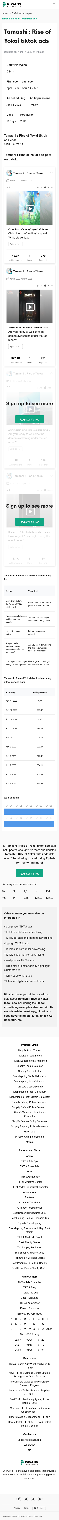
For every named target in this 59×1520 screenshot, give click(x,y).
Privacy (16, 1508)
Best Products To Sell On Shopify (29, 1263)
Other (48, 1329)
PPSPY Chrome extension (29, 1136)
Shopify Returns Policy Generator (30, 1121)
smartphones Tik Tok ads (19, 960)
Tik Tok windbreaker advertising (23, 932)
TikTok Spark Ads (29, 1166)
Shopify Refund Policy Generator (29, 1107)
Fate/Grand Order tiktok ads (51, 891)
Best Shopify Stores (29, 1242)
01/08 (29, 1349)
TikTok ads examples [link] (22, 13)
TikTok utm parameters (29, 1055)
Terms (26, 1508)
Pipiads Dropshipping (29, 1223)
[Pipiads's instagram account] (40, 1499)
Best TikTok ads (29, 1297)
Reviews (29, 1197)
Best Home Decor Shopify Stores (29, 1268)
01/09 (18, 1349)
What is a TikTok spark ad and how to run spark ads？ (30, 1409)
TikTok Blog (29, 1287)
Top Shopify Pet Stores (29, 1247)
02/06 (29, 1339)
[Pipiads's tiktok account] (33, 1499)
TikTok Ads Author (29, 1303)
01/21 (18, 1344)
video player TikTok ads (18, 926)
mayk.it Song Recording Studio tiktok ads (7, 898)
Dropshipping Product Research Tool (29, 1218)
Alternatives (29, 1192)
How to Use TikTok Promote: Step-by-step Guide (29, 1392)
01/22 (41, 1339)
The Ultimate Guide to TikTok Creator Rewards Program (29, 1383)
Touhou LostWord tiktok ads (7, 891)
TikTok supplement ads (18, 975)
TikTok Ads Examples (29, 1282)
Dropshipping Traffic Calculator (29, 1076)
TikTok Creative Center (29, 1181)
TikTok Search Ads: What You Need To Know (30, 1365)
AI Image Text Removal (29, 1207)
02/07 (18, 1339)
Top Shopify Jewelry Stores (29, 1252)
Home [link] (5, 13)
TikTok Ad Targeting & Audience (29, 1060)
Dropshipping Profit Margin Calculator (29, 1097)
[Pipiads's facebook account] (18, 1499)
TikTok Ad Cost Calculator (29, 1086)
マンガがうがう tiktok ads (40, 891)
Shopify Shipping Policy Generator (29, 1126)
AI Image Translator (29, 1202)
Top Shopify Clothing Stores (30, 1257)
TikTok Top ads (29, 1292)
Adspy (29, 1156)
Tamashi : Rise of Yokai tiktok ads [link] (19, 18)
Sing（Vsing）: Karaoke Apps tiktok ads (29, 898)
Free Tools (29, 1131)
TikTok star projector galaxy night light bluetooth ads (27, 968)
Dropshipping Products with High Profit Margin (29, 1230)
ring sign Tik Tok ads (16, 943)
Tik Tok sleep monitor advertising (24, 954)
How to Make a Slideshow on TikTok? (29, 1417)
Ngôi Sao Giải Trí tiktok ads (18, 891)
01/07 (41, 1349)
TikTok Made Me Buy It (29, 1237)
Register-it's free (29, 419)
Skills (30, 1171)
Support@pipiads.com (29, 1439)
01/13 (29, 1344)
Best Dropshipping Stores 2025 (29, 1212)
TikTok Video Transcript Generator (29, 1187)
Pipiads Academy (29, 1308)
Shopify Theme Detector (29, 1066)
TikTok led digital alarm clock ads (24, 981)
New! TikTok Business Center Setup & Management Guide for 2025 (29, 1374)
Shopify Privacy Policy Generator (29, 1102)
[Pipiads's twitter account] (26, 1499)
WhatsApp (29, 1445)
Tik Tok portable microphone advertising (28, 937)
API (29, 1450)
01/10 (41, 1344)
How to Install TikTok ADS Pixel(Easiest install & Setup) (29, 1423)
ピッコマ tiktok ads (29, 891)
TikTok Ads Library (30, 1176)
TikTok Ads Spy (29, 1161)
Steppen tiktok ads (40, 898)
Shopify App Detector (29, 1071)
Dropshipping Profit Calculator (29, 1091)
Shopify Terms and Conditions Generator (29, 1114)
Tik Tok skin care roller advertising (24, 949)
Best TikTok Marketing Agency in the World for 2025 (29, 1401)
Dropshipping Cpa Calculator (29, 1081)
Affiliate (30, 1142)
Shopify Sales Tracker (29, 1050)
